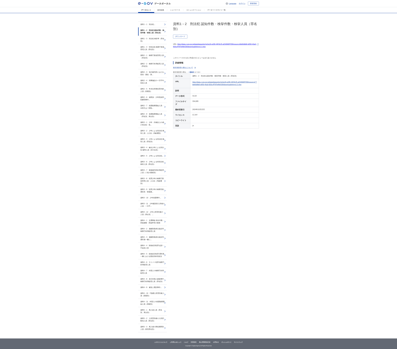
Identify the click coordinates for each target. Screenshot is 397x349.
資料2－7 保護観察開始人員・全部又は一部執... (152, 107)
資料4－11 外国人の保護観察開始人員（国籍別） (152, 303)
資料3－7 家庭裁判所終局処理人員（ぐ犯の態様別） (152, 171)
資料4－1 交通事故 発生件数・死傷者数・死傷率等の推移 (152, 221)
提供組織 (160, 10)
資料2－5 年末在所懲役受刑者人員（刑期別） (152, 90)
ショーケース (175, 10)
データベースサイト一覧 (216, 10)
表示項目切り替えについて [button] (183, 67)
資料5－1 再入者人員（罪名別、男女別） (151, 311)
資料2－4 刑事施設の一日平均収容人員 (152, 82)
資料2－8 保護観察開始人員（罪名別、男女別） (151, 115)
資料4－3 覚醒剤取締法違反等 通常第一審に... (152, 238)
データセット (146, 10)
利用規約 (194, 342)
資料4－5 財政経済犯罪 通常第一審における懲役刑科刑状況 (152, 255)
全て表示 (197, 72)
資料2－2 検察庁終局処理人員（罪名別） (152, 65)
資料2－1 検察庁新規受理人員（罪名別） (152, 56)
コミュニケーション (193, 10)
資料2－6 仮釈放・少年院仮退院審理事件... (152, 98)
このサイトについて (160, 342)
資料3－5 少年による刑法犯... (151, 156)
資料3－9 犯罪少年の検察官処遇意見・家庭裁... (152, 190)
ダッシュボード (226, 342)
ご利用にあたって (175, 342)
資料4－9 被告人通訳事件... (151, 287)
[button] (230, 3)
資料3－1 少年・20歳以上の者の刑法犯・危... (152, 123)
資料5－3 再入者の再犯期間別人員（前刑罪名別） (152, 328)
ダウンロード (180, 36)
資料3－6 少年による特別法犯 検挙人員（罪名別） (152, 163)
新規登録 (253, 3)
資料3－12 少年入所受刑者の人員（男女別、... (151, 213)
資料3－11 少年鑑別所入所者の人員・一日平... (152, 205)
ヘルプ (186, 342)
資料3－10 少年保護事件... (150, 198)
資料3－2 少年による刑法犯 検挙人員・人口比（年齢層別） (152, 132)
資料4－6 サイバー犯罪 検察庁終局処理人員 (152, 263)
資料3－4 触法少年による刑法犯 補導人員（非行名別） (152, 149)
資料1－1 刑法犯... (147, 24)
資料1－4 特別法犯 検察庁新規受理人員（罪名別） (152, 48)
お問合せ (216, 342)
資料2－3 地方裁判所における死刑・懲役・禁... (152, 73)
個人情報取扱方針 (205, 342)
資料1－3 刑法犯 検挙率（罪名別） (152, 40)
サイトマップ (238, 342)
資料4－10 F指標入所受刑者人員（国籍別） (152, 294)
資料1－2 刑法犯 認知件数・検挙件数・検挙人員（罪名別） (152, 31)
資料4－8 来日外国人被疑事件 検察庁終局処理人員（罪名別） (152, 280)
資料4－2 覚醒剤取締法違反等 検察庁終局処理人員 (152, 230)
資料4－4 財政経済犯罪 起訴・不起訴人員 (152, 247)
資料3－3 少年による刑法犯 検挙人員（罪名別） (152, 140)
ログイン (242, 3)
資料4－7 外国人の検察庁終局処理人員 (152, 272)
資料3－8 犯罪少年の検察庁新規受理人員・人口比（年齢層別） (152, 181)
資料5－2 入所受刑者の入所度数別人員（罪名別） (152, 319)
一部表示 (191, 72)
